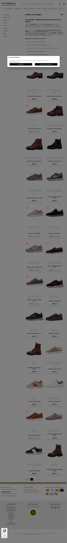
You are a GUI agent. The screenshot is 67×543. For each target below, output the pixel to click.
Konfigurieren (21, 64)
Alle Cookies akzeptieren (46, 64)
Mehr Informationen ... (15, 62)
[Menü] (6, 529)
